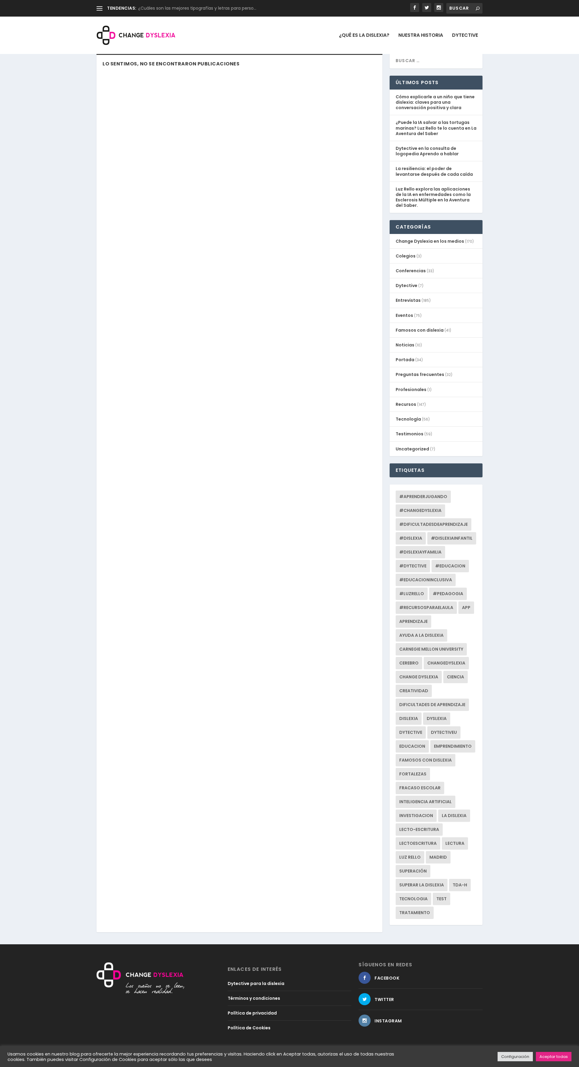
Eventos (404, 315)
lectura (454, 843)
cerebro (409, 663)
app (466, 608)
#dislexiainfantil (452, 538)
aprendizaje (413, 621)
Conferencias (411, 271)
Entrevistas (408, 300)
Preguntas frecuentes (420, 374)
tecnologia (413, 899)
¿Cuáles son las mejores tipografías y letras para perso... (197, 8)
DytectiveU (444, 732)
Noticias (405, 345)
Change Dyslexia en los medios (430, 241)
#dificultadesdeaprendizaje (433, 524)
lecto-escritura (419, 829)
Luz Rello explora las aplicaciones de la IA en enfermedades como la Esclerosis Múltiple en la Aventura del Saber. (433, 197)
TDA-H (460, 885)
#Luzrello (411, 594)
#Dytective (412, 566)
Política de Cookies (249, 1028)
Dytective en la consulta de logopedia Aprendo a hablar (427, 151)
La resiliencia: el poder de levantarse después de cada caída (434, 171)
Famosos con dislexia (420, 330)
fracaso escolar (420, 788)
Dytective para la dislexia (256, 983)
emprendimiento (453, 746)
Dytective (465, 36)
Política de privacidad (252, 1013)
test (441, 899)
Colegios (406, 256)
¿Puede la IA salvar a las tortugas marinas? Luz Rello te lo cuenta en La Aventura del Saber (436, 127)
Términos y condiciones (254, 998)
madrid (438, 857)
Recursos (406, 404)
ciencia (455, 677)
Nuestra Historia (420, 36)
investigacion (416, 816)
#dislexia (410, 538)
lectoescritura (418, 843)
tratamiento (414, 913)
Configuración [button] (515, 1056)
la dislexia (454, 816)
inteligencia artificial (425, 802)
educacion (412, 746)
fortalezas (412, 774)
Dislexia (408, 718)
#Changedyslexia (420, 510)
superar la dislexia (421, 885)
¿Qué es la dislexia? (364, 36)
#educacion (450, 566)
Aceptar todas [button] (553, 1056)
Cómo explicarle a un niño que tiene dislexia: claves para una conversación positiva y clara (435, 102)
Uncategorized (412, 449)
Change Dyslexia (418, 677)
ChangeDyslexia (446, 663)
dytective (410, 732)
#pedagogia (448, 594)
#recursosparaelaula (426, 608)
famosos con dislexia (425, 760)
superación (413, 871)
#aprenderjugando (423, 497)
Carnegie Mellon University (431, 649)
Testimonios (409, 434)
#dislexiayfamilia (420, 552)
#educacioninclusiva (425, 580)
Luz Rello (410, 857)
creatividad (413, 691)
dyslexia (437, 718)
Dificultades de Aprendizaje (432, 705)
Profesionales (411, 390)
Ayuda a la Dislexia (421, 635)
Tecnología (408, 419)
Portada (405, 360)
